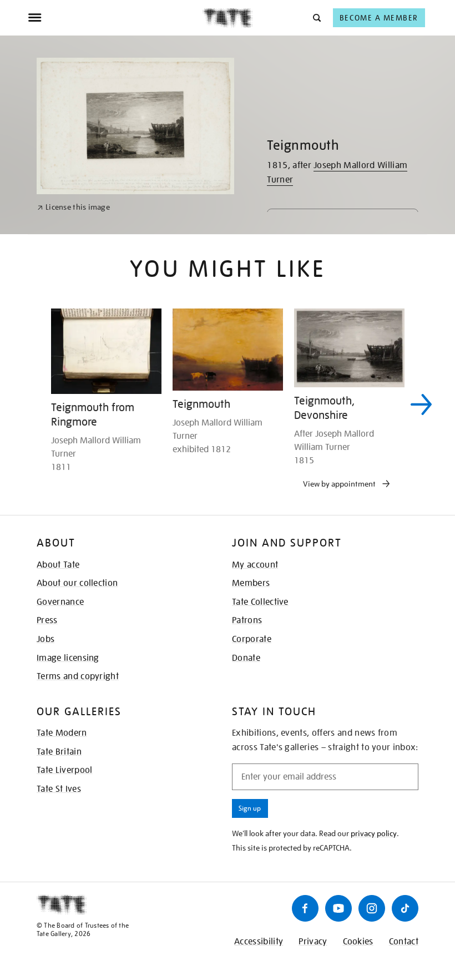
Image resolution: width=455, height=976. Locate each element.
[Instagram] (371, 908)
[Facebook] (305, 908)
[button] (316, 17)
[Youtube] (338, 908)
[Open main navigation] (115, 17)
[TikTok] (405, 908)
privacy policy (374, 833)
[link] (73, 207)
